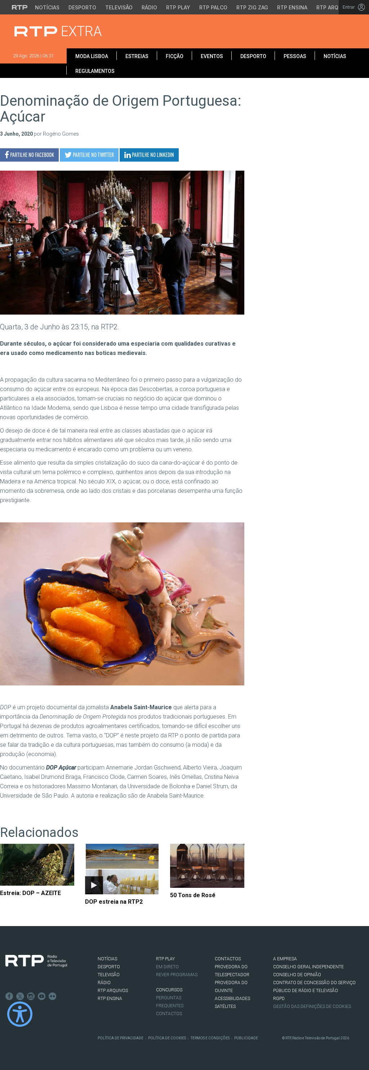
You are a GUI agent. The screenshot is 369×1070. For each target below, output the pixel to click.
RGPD (279, 998)
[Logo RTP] (36, 961)
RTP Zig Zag (252, 7)
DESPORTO (109, 966)
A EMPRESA (285, 958)
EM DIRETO (167, 966)
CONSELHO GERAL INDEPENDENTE (308, 966)
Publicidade (246, 1038)
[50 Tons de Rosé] (207, 865)
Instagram (31, 996)
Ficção (174, 56)
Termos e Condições (210, 1038)
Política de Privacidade (120, 1038)
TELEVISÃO (109, 974)
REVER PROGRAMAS (176, 974)
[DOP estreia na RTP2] (122, 869)
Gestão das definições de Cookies (312, 1006)
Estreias (136, 56)
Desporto (82, 7)
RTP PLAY (165, 958)
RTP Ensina (292, 7)
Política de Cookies (167, 1038)
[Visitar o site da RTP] (20, 7)
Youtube (42, 996)
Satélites (225, 1006)
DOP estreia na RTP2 (114, 901)
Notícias (47, 7)
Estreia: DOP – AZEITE (30, 893)
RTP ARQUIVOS (113, 990)
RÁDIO (104, 982)
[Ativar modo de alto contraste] (19, 1014)
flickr (53, 996)
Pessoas (295, 56)
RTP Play (178, 7)
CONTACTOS (228, 958)
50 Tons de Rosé (192, 895)
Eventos (212, 56)
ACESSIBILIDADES (232, 998)
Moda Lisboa (91, 56)
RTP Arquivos (335, 7)
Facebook (9, 996)
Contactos (169, 1013)
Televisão (119, 7)
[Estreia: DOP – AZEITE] (37, 865)
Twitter (20, 996)
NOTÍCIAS (107, 958)
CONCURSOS (169, 989)
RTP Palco (213, 7)
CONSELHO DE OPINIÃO (297, 974)
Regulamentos (95, 71)
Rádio (149, 7)
